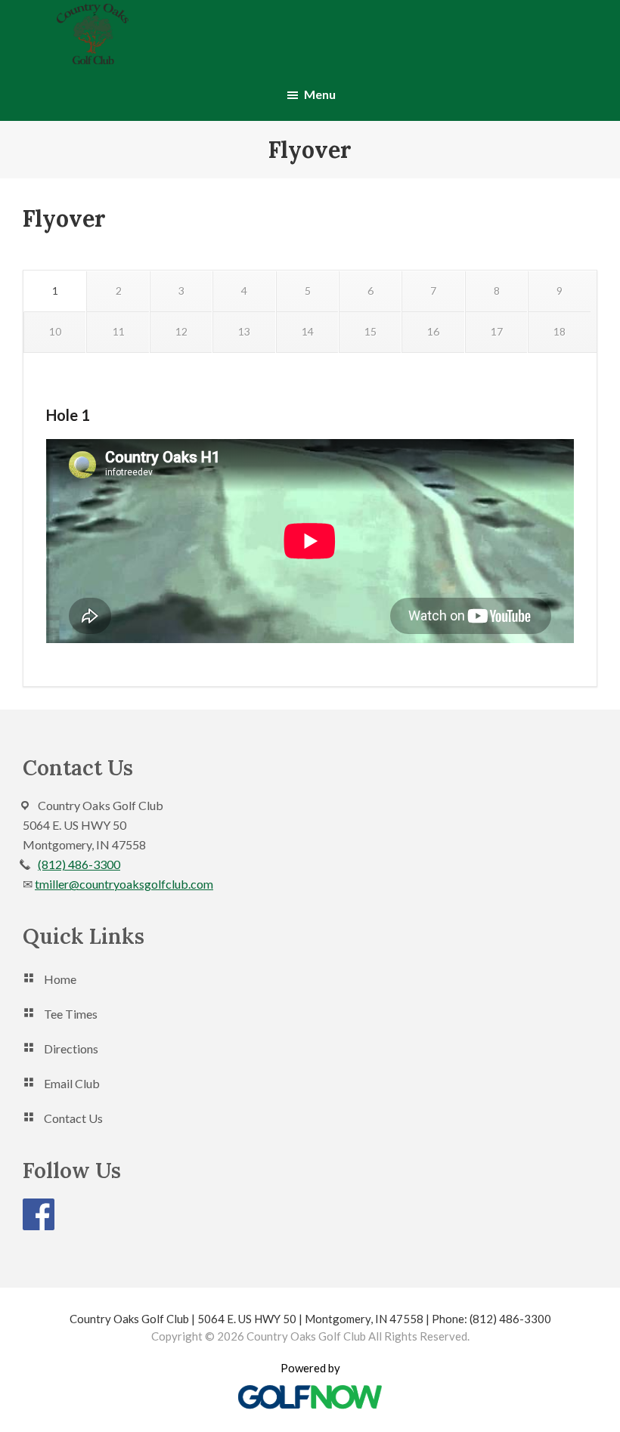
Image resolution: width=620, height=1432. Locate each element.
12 (181, 331)
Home (60, 979)
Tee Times (71, 1014)
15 (370, 331)
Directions (71, 1048)
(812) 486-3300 (79, 864)
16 (433, 331)
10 (55, 331)
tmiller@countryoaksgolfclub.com (124, 884)
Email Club (72, 1083)
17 (497, 331)
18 (559, 331)
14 (308, 331)
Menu (320, 94)
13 (244, 331)
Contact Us (73, 1118)
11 (119, 331)
